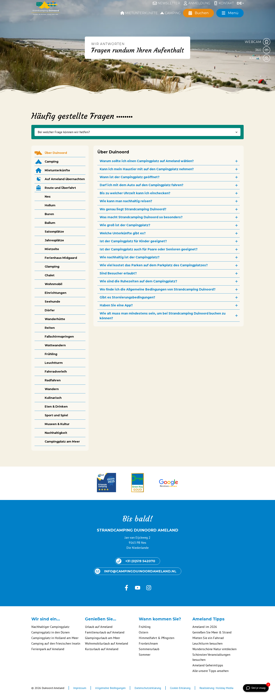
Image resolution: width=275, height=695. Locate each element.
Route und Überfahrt (60, 188)
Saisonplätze (54, 231)
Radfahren (53, 380)
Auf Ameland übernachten (65, 179)
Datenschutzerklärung (147, 688)
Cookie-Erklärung (180, 688)
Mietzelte (52, 249)
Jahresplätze (54, 240)
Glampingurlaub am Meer (102, 638)
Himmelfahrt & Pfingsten (156, 638)
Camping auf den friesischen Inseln (55, 643)
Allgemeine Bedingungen (110, 688)
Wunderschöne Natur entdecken (214, 649)
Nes (47, 196)
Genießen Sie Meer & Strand (212, 632)
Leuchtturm (54, 363)
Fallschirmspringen (59, 336)
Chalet (49, 275)
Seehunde (52, 301)
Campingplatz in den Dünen (50, 632)
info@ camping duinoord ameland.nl (140, 571)
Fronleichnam (148, 643)
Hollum (50, 205)
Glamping (52, 266)
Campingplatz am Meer (62, 441)
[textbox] (137, 132)
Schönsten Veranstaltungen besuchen (211, 657)
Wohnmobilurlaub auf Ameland (106, 643)
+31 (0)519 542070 (140, 561)
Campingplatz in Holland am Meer (54, 638)
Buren (49, 214)
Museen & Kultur (57, 424)
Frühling (51, 354)
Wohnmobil (53, 284)
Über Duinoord (56, 153)
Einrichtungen (55, 293)
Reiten (50, 328)
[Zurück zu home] (45, 8)
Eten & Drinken (56, 406)
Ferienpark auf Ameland (47, 649)
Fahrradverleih (56, 371)
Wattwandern (55, 345)
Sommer (144, 655)
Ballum (50, 223)
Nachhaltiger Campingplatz (50, 627)
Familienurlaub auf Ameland (104, 632)
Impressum (79, 688)
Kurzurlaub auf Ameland (101, 649)
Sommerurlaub (149, 649)
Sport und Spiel (56, 415)
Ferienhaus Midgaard (61, 258)
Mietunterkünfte (57, 170)
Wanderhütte (55, 319)
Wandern (52, 389)
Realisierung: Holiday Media (216, 688)
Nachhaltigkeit (56, 433)
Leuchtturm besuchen (207, 643)
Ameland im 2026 (204, 627)
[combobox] (137, 132)
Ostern (143, 632)
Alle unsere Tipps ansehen (210, 671)
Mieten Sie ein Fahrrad (208, 638)
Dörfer (50, 310)
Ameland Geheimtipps (207, 665)
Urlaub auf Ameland (99, 627)
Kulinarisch (53, 398)
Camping (51, 161)
